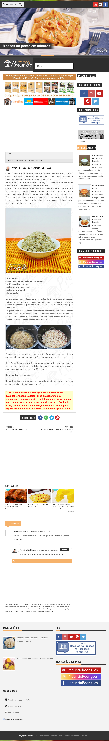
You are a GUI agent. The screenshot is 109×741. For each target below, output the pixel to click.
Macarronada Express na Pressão (97, 219)
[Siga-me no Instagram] (91, 96)
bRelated (71, 511)
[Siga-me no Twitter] (95, 104)
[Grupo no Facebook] (91, 125)
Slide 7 (88, 55)
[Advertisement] (39, 127)
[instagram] (100, 4)
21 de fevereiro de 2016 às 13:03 (38, 531)
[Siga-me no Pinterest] (87, 104)
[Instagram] (91, 263)
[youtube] (95, 4)
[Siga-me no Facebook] (84, 96)
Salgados (12, 157)
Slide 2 (20, 55)
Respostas (18, 545)
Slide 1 (7, 55)
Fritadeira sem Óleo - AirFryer (20, 700)
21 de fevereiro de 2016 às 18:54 (48, 550)
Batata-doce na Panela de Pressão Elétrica (35, 659)
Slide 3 (34, 55)
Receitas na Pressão (40, 736)
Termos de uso (64, 736)
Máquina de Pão (14, 706)
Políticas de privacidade (81, 736)
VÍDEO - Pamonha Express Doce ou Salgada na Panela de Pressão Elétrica (63, 507)
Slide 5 (61, 55)
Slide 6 (75, 55)
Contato (54, 736)
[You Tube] (91, 259)
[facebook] (105, 4)
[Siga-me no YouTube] (99, 96)
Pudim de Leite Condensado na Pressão (98, 189)
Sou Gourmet (13, 713)
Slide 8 (102, 55)
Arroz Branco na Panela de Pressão (97, 158)
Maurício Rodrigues (28, 550)
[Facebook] (91, 268)
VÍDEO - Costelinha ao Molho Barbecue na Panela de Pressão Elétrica (15, 507)
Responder (18, 539)
